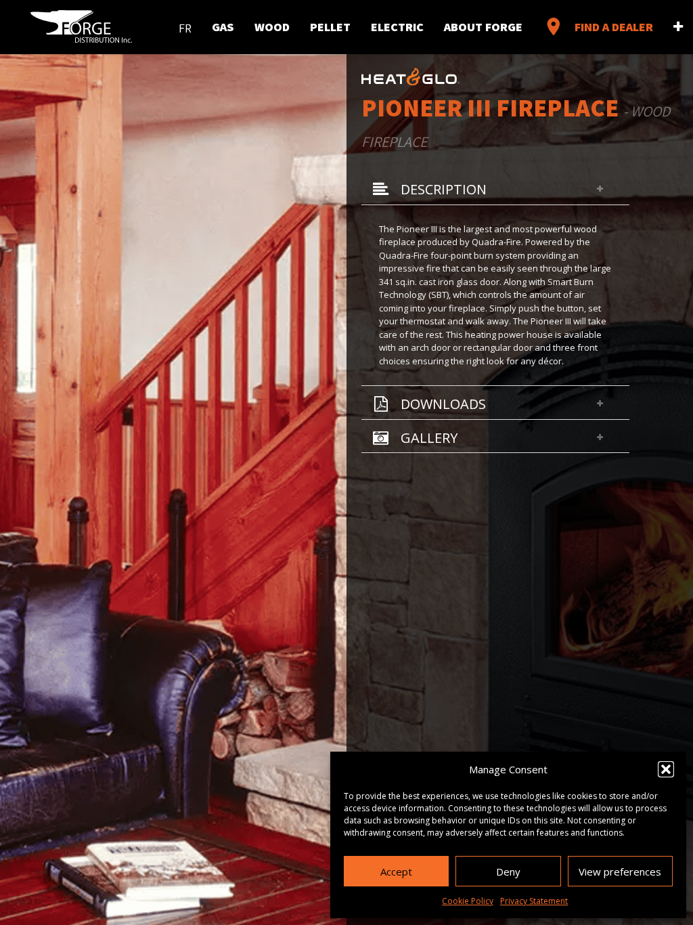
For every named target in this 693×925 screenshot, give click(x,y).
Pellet (330, 26)
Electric (397, 26)
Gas (223, 26)
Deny (508, 871)
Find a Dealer (598, 26)
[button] (666, 769)
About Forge (483, 26)
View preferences (620, 871)
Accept (396, 871)
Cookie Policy (467, 901)
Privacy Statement (534, 901)
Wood (272, 26)
